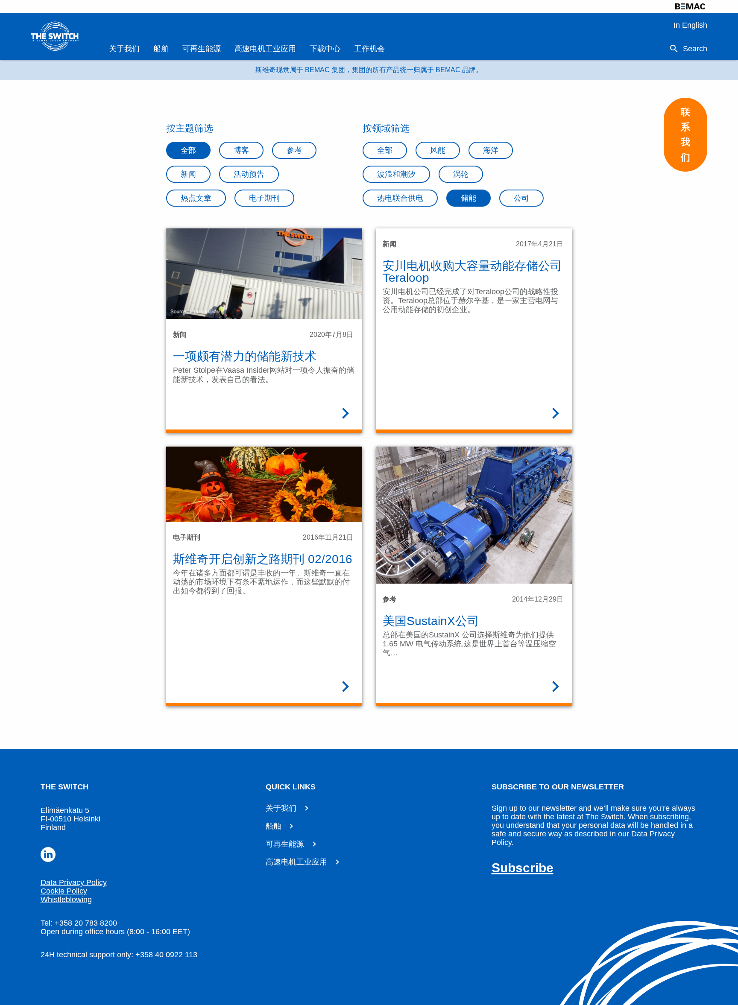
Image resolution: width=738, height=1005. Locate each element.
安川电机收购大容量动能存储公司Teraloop (472, 272)
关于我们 (124, 48)
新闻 (188, 174)
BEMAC (690, 6)
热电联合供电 (400, 198)
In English (690, 25)
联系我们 (685, 135)
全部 (188, 150)
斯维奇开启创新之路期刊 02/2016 (262, 559)
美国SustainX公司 (431, 621)
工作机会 (369, 48)
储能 (468, 198)
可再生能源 (201, 48)
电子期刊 (264, 198)
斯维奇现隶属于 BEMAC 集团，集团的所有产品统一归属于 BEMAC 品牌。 (369, 69)
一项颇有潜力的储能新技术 (244, 356)
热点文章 (196, 198)
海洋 (490, 150)
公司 (521, 198)
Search (695, 48)
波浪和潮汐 (396, 174)
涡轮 (461, 174)
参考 (294, 150)
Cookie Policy (64, 891)
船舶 (161, 48)
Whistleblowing (66, 899)
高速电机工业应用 (265, 48)
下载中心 (325, 48)
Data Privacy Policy (74, 882)
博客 (241, 150)
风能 (437, 150)
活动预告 (249, 174)
